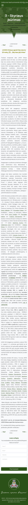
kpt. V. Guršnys (6, 296)
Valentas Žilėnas (10, 393)
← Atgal (3, 45)
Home (4, 23)
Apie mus (10, 23)
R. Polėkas (23, 275)
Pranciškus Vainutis (16, 391)
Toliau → (24, 45)
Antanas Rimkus (11, 389)
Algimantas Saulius (22, 389)
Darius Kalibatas (5, 210)
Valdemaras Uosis (6, 225)
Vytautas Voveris (5, 167)
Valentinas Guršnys (18, 223)
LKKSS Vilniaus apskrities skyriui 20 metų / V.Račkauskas (14, 26)
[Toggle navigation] (2, 5)
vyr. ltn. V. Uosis (16, 296)
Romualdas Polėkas (18, 210)
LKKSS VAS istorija (20, 23)
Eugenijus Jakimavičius (21, 237)
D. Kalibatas (12, 278)
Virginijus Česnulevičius (15, 216)
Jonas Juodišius (13, 214)
